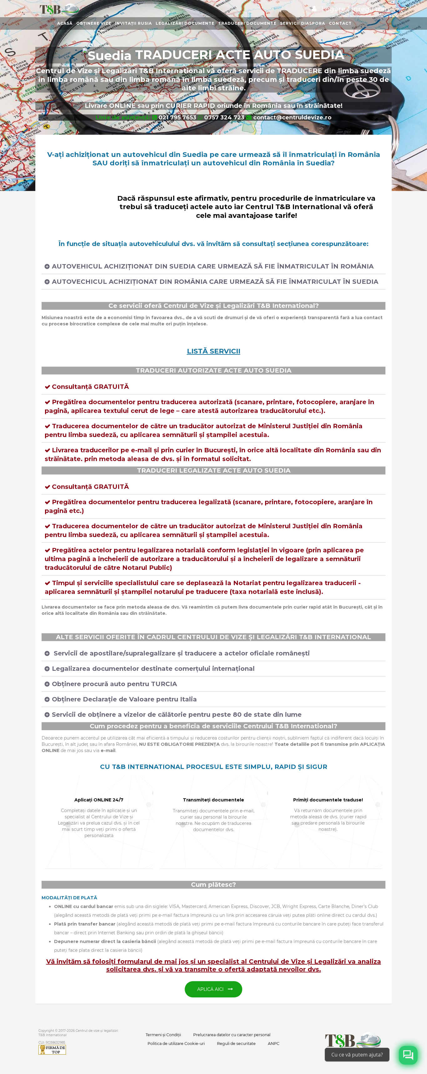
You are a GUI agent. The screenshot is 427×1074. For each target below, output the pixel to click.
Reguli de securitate (236, 1043)
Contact (340, 23)
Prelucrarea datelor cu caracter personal (231, 1034)
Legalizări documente (185, 23)
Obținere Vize (93, 23)
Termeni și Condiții (163, 1034)
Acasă (65, 23)
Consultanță (90, 386)
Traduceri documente (247, 23)
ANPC (273, 1043)
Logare (334, 9)
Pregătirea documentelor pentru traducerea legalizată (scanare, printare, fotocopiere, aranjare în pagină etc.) (209, 506)
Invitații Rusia (133, 23)
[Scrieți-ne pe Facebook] (408, 1055)
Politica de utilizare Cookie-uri (176, 1043)
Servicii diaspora (302, 23)
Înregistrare (370, 9)
